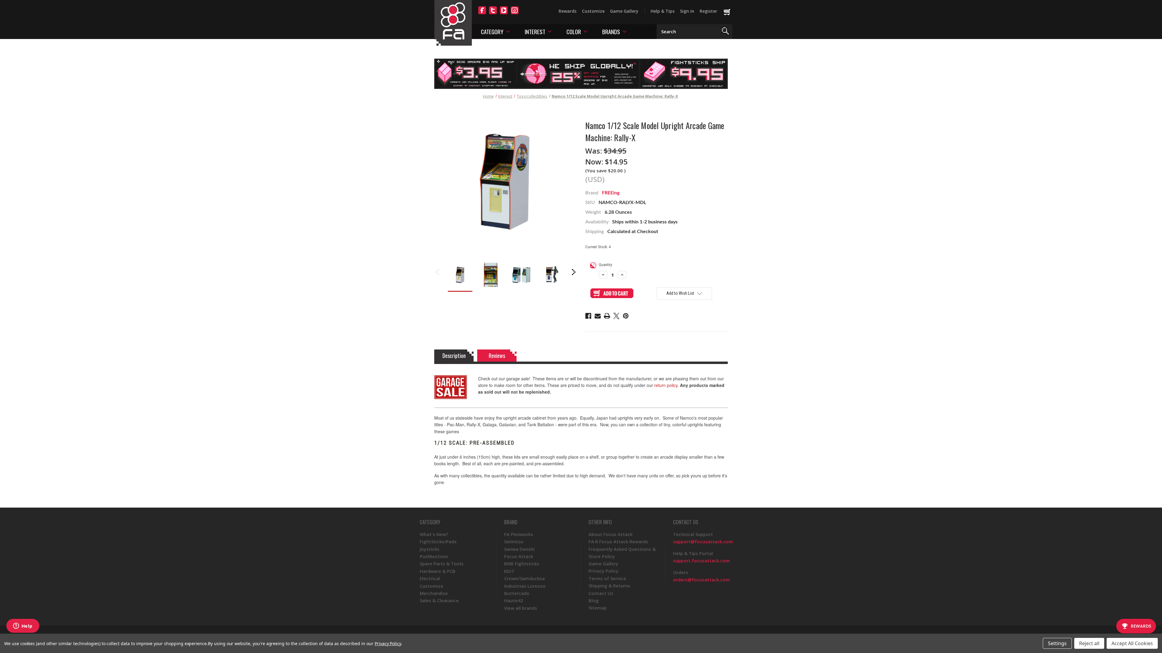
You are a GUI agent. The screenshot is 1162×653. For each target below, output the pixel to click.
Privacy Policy (604, 571)
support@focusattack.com (703, 541)
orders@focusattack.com (701, 580)
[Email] (598, 316)
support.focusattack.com (701, 560)
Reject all (1089, 643)
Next (573, 272)
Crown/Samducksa (524, 578)
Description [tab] (454, 355)
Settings (1057, 643)
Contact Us (601, 593)
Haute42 (513, 600)
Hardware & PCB (437, 571)
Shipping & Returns (609, 586)
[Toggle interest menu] (549, 31)
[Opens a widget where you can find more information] (22, 626)
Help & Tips (663, 11)
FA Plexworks (518, 534)
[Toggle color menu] (585, 31)
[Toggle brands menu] (624, 31)
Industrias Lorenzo (525, 586)
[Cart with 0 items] (730, 12)
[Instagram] (515, 14)
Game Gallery (624, 11)
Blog (594, 600)
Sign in (687, 11)
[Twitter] (493, 14)
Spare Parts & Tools (442, 563)
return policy (666, 385)
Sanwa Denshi (519, 549)
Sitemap (598, 608)
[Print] (607, 316)
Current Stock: (598, 247)
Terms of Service (607, 578)
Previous (437, 272)
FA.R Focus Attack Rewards (618, 541)
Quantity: (606, 264)
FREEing (610, 192)
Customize (593, 11)
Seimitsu (513, 541)
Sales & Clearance (439, 600)
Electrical (430, 578)
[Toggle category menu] (508, 31)
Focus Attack (518, 556)
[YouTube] (504, 14)
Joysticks (429, 549)
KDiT (509, 571)
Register (708, 11)
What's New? (434, 534)
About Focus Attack (610, 534)
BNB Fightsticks (521, 563)
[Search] (725, 31)
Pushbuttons (434, 556)
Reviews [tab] (497, 355)
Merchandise (434, 593)
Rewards (567, 11)
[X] (616, 316)
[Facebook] (482, 14)
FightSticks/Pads (438, 541)
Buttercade (516, 593)
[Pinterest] (626, 316)
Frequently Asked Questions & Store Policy (622, 552)
